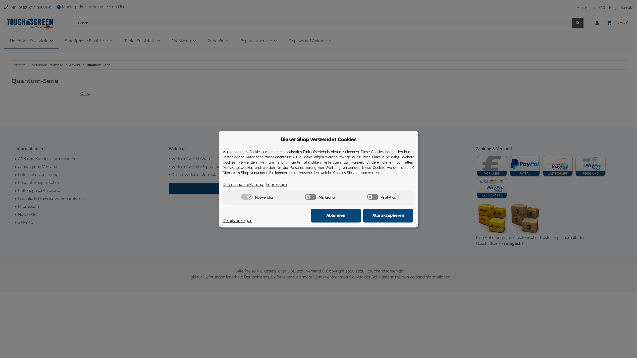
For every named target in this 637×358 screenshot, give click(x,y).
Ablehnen (335, 215)
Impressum (276, 184)
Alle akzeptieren (388, 215)
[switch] (247, 197)
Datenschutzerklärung (243, 184)
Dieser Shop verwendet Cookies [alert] (319, 139)
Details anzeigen (237, 220)
